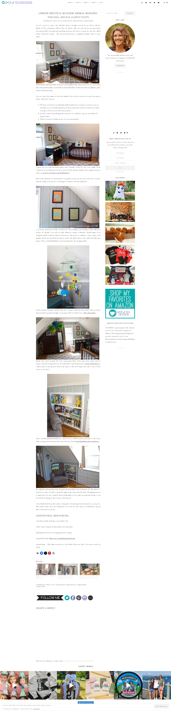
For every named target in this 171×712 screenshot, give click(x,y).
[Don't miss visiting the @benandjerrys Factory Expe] (128, 685)
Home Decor (67, 21)
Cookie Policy (36, 709)
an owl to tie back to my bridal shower (55, 173)
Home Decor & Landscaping (83, 21)
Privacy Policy (120, 171)
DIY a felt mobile (90, 313)
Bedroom (48, 21)
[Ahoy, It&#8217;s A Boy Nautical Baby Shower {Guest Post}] (90, 569)
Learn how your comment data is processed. (78, 661)
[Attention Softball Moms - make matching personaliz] (71, 685)
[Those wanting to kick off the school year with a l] (100, 685)
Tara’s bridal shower (92, 364)
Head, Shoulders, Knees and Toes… (87, 441)
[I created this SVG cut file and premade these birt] (14, 685)
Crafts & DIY (57, 21)
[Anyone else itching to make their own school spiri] (42, 685)
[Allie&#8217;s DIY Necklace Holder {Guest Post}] (68, 569)
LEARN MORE (120, 65)
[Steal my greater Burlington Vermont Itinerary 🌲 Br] (156, 685)
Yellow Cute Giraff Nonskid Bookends (62, 538)
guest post (41, 586)
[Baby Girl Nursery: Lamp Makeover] (46, 569)
